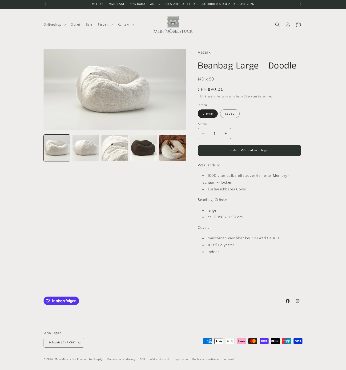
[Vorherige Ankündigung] (45, 4)
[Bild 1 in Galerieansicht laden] (57, 148)
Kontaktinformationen (205, 359)
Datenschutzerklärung (121, 359)
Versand (222, 96)
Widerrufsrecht (159, 359)
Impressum (181, 359)
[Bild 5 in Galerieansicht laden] (172, 148)
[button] (54, 25)
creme (208, 114)
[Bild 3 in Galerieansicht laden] (114, 148)
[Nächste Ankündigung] (301, 4)
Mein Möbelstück (65, 359)
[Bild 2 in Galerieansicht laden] (85, 148)
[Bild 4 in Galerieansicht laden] (143, 148)
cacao (230, 114)
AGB (142, 359)
